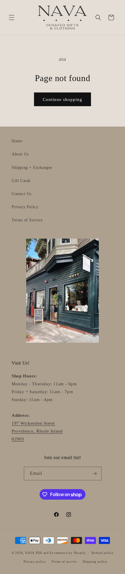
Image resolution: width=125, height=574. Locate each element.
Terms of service (64, 561)
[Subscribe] (94, 473)
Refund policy (102, 552)
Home (17, 141)
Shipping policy (95, 561)
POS (39, 552)
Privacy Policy (25, 207)
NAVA (30, 552)
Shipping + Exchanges (32, 167)
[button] (11, 17)
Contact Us (21, 194)
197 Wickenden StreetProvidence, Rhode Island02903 (37, 431)
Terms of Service (27, 220)
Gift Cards (21, 180)
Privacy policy (35, 561)
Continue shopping (62, 99)
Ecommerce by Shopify (68, 552)
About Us (20, 154)
